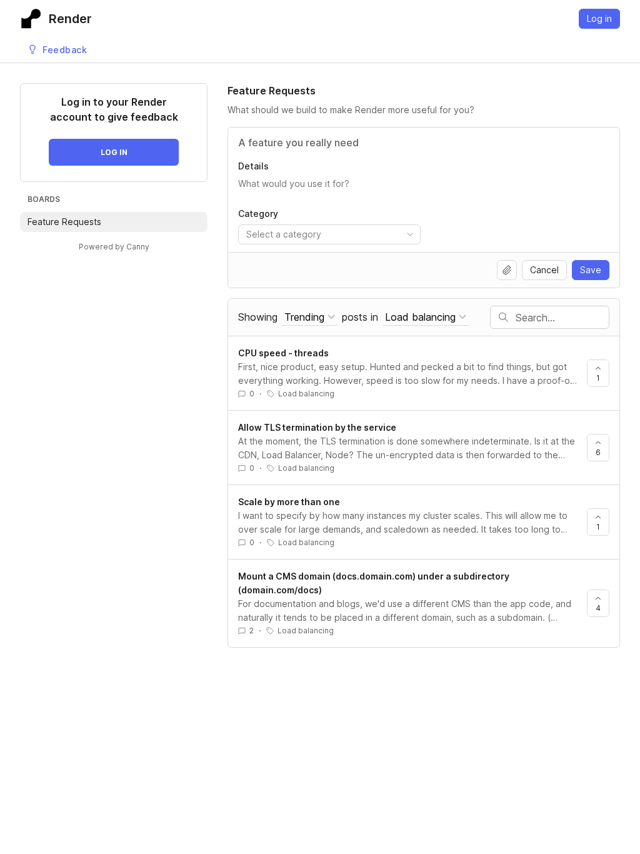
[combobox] (329, 234)
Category (258, 213)
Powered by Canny (114, 246)
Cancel (544, 269)
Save (590, 269)
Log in (599, 18)
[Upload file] (507, 270)
